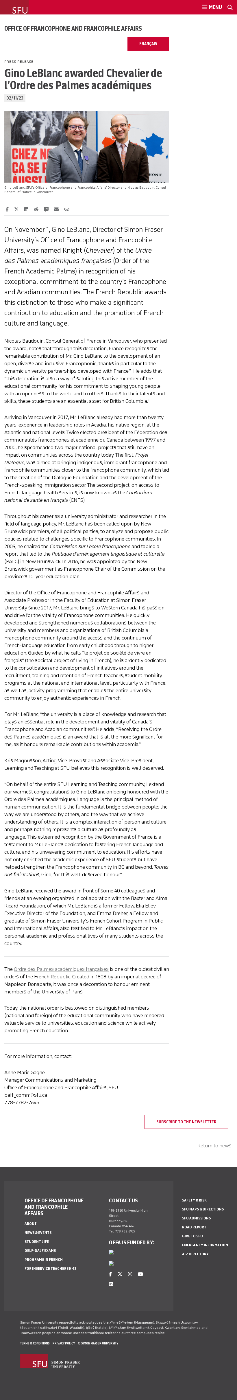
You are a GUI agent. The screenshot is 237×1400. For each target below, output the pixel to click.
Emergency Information (205, 1245)
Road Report (194, 1227)
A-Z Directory (195, 1254)
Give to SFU (192, 1236)
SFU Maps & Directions (203, 1209)
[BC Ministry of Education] (111, 1265)
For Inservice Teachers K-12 (50, 1268)
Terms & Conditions (35, 1343)
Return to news (215, 1145)
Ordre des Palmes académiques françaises (61, 969)
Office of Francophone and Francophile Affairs (73, 28)
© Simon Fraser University (98, 1343)
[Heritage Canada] (111, 1253)
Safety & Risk (194, 1200)
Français (148, 43)
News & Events (38, 1232)
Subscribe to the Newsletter (186, 1122)
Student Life (37, 1241)
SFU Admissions (196, 1218)
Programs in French (44, 1259)
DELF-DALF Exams (40, 1250)
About (31, 1223)
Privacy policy (64, 1343)
